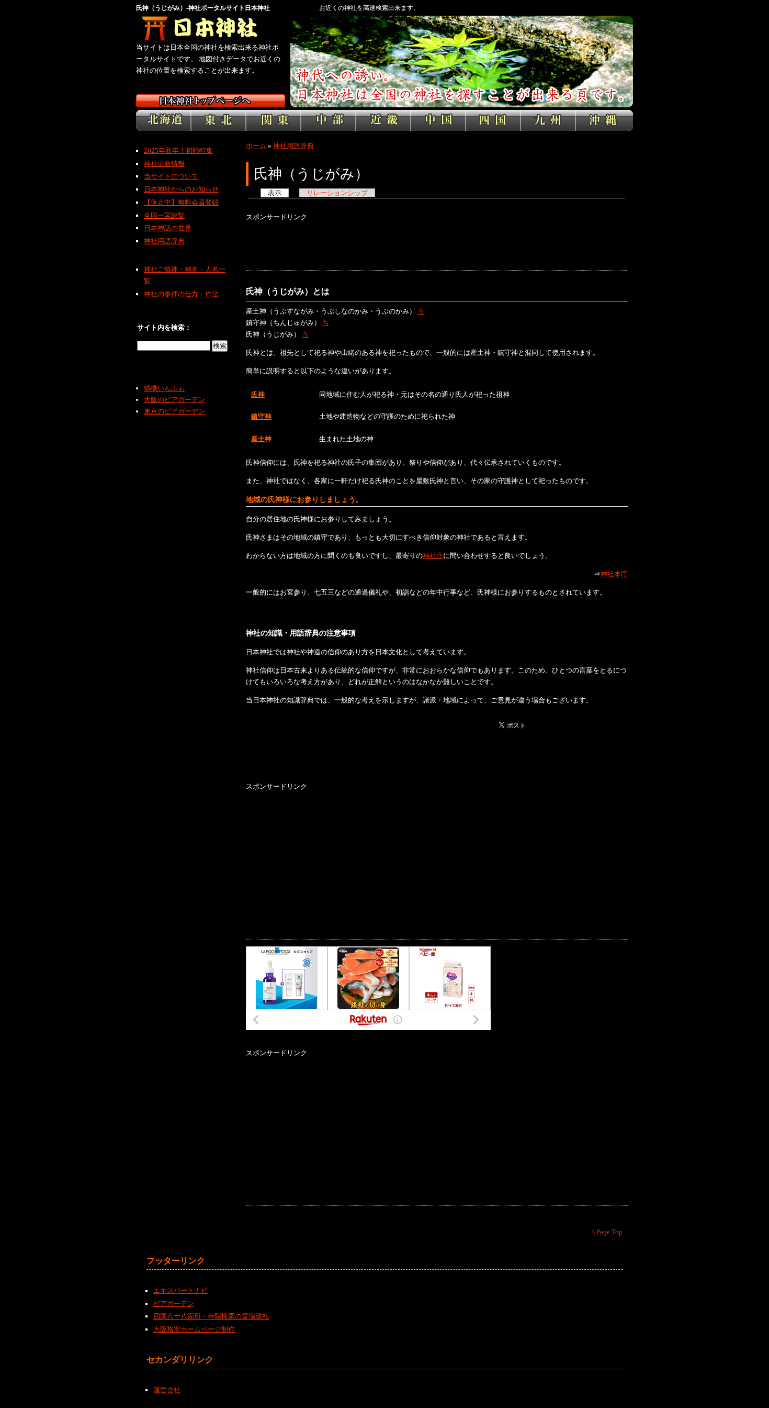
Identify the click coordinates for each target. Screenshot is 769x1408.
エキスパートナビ (180, 1290)
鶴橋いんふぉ (164, 388)
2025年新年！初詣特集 (178, 150)
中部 (328, 120)
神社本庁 (614, 574)
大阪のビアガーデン (174, 400)
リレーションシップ (337, 193)
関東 (273, 120)
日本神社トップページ (210, 100)
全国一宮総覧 (164, 215)
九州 (548, 120)
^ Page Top (607, 1232)
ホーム (256, 146)
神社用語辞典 (293, 146)
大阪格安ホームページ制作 (194, 1329)
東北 (218, 120)
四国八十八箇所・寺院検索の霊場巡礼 (211, 1316)
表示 (274, 193)
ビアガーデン (173, 1304)
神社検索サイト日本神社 (210, 29)
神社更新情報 (164, 163)
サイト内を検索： (164, 327)
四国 (493, 120)
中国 (438, 120)
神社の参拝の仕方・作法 (181, 294)
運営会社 (166, 1390)
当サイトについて (171, 176)
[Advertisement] (436, 246)
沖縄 (604, 120)
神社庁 (433, 556)
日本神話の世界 (167, 228)
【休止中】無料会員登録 (181, 202)
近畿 (383, 120)
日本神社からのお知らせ (181, 189)
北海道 (163, 120)
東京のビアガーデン (174, 411)
